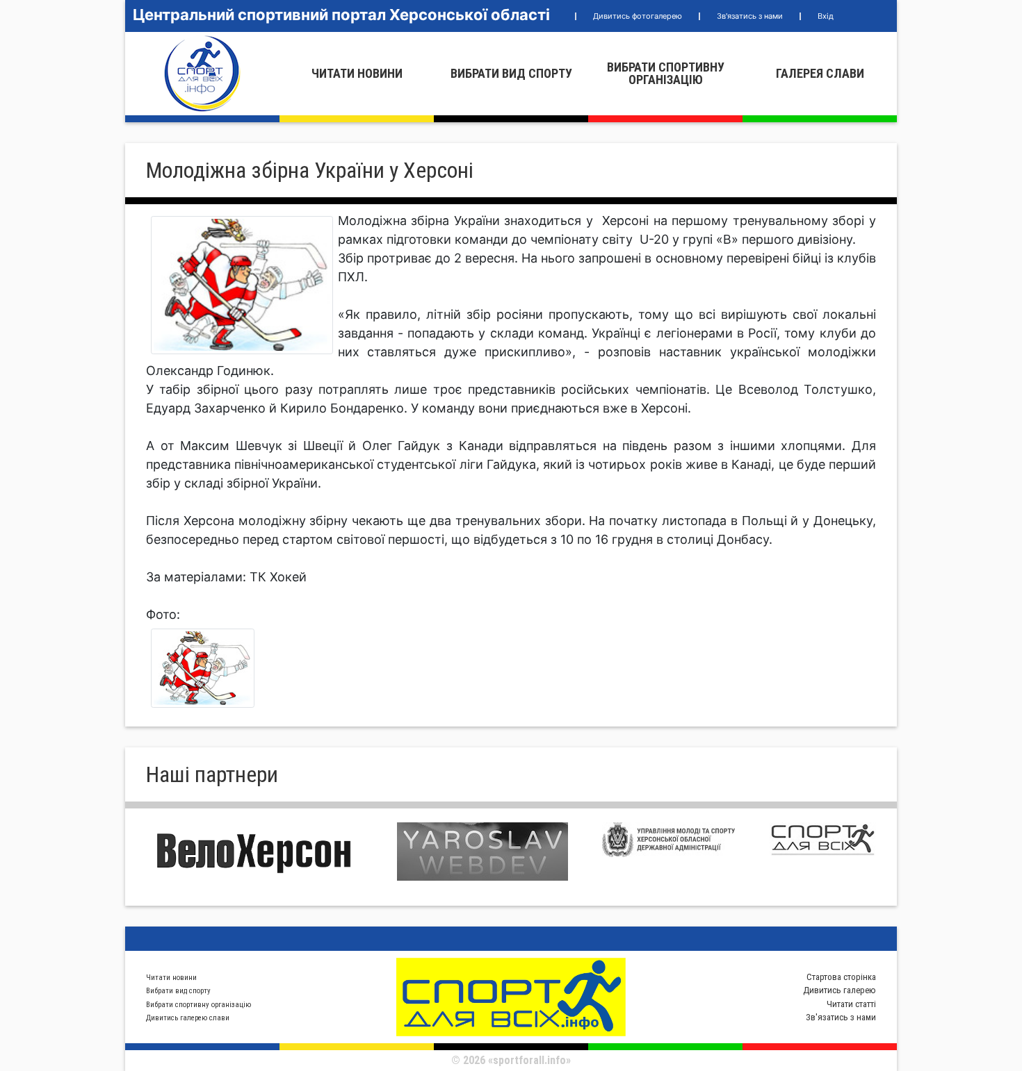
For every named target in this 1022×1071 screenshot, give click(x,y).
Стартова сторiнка (841, 977)
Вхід (826, 16)
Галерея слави (820, 73)
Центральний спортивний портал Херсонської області (341, 15)
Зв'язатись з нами (750, 16)
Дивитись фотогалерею (637, 16)
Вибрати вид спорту (511, 73)
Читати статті (851, 1004)
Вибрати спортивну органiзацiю (665, 73)
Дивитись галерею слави (187, 1017)
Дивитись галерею (839, 990)
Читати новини (357, 73)
